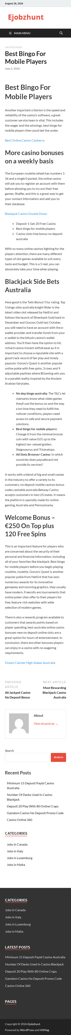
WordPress (27, 1030)
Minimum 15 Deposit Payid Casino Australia (35, 957)
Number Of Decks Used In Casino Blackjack (34, 964)
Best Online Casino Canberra (24, 140)
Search (9, 750)
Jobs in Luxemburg (19, 858)
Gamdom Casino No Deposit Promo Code (35, 813)
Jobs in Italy (15, 851)
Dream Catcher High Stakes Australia (30, 662)
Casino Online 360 (19, 820)
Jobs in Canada (17, 844)
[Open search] (61, 33)
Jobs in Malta (16, 864)
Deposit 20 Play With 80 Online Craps (33, 806)
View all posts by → (46, 723)
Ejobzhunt (26, 17)
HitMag (44, 1030)
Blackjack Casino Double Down (26, 213)
